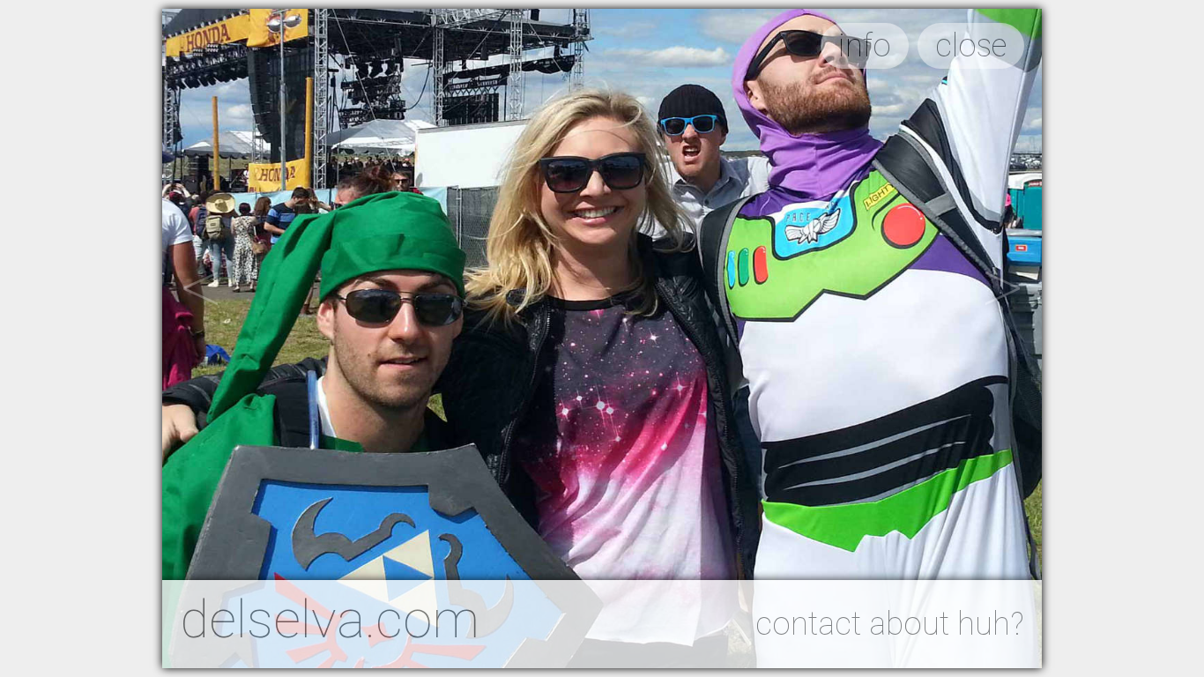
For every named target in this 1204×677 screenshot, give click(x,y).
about (909, 624)
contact (808, 624)
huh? (990, 624)
